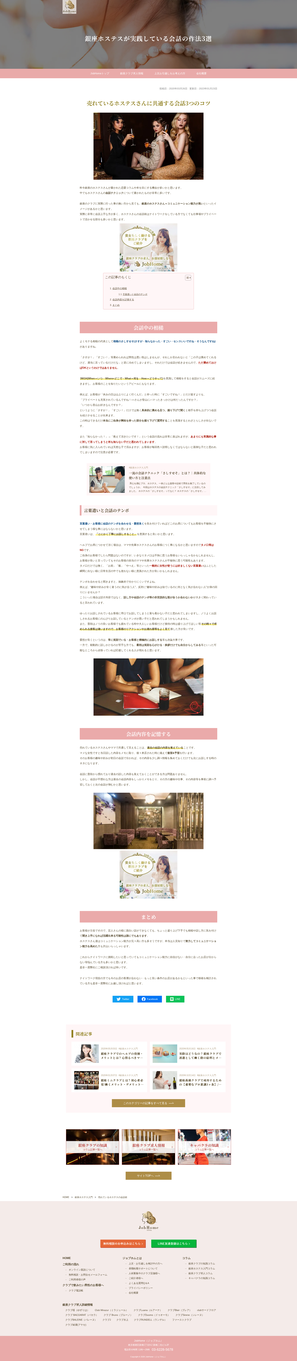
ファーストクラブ (181, 1320)
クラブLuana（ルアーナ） (148, 1310)
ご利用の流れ (71, 1264)
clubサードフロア (206, 1310)
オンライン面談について (82, 1269)
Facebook (152, 999)
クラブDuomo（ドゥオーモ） (154, 1315)
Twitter (125, 999)
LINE (177, 999)
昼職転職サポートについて (143, 1268)
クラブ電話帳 (76, 1290)
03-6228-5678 (162, 1349)
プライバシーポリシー (141, 1288)
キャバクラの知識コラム (202, 1278)
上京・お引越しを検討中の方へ (145, 1263)
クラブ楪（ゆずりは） (77, 1310)
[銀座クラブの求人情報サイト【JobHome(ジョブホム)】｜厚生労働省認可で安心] (69, 7)
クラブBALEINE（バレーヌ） (81, 1320)
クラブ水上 (122, 1320)
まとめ (116, 305)
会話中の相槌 (119, 288)
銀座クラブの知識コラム (202, 1263)
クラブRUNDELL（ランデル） (150, 1320)
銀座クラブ (131, 73)
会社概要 (201, 73)
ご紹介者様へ (136, 1278)
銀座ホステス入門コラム (202, 1268)
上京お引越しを (169, 73)
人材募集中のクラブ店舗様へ (144, 1273)
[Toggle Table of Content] (186, 278)
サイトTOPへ (145, 1175)
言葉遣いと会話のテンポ (135, 294)
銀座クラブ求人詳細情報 (78, 1304)
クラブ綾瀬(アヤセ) (75, 1325)
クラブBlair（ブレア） (180, 1310)
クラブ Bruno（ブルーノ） (118, 1315)
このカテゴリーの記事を (145, 1103)
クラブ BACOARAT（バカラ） (81, 1315)
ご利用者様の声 (77, 1279)
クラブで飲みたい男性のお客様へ (83, 1285)
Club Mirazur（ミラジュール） (111, 1310)
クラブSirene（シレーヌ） (189, 1315)
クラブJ (106, 1320)
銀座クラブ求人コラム (201, 1273)
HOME (67, 1258)
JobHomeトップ (99, 73)
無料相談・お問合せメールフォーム (88, 1274)
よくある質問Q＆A (139, 1283)
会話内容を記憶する (123, 299)
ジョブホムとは (132, 1258)
